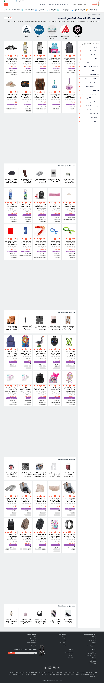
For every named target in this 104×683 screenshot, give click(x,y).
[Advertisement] (39, 138)
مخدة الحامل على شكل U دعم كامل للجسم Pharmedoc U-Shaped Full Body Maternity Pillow (25, 500)
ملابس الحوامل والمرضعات (11, 398)
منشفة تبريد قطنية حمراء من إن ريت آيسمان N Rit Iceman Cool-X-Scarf (40, 242)
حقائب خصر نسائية (13, 68)
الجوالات (94, 637)
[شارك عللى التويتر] (54, 667)
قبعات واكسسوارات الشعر (11, 104)
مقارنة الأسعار (92, 661)
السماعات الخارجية (31, 642)
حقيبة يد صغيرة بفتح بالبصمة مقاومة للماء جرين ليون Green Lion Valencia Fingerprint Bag (40, 536)
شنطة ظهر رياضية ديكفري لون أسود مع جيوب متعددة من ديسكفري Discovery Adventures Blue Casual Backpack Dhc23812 (40, 206)
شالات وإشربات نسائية (27, 215)
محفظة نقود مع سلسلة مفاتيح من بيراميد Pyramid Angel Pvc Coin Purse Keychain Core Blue (69, 96)
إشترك (11, 653)
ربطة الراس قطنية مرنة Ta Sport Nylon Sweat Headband (11, 242)
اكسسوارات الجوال (91, 646)
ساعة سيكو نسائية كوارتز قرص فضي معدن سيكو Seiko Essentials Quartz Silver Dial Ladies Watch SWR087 (25, 59)
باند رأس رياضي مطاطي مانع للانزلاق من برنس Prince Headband (55, 206)
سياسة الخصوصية (69, 652)
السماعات (93, 644)
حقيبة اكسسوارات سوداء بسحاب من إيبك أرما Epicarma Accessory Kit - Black (25, 96)
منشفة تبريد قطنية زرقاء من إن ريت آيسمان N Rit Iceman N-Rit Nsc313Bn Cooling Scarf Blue (54, 242)
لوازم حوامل (29, 398)
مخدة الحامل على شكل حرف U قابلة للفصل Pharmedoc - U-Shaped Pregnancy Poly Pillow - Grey (11, 500)
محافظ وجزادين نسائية (71, 104)
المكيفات (64, 637)
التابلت (94, 638)
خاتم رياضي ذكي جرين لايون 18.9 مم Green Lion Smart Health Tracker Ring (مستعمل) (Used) (69, 536)
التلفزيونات (33, 637)
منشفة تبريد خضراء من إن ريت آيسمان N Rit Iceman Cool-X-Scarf (25, 206)
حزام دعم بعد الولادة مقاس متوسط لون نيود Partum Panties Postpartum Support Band (40, 500)
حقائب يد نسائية (43, 545)
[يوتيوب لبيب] (49, 667)
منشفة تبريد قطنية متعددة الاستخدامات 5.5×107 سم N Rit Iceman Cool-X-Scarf (11, 206)
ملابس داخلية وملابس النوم (55, 509)
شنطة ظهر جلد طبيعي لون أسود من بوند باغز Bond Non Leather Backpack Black (40, 389)
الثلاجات (64, 638)
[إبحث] (6, 4)
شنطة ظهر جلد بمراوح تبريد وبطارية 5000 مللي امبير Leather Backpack (69, 59)
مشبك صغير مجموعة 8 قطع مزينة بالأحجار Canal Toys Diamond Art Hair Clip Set (54, 536)
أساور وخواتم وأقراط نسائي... (69, 398)
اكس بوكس (33, 646)
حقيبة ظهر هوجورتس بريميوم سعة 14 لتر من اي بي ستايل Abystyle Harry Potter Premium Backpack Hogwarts (40, 96)
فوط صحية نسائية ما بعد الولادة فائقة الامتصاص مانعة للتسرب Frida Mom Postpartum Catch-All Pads (11, 389)
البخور (64, 646)
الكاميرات (33, 640)
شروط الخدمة (70, 654)
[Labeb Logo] (96, 4)
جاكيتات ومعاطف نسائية (70, 362)
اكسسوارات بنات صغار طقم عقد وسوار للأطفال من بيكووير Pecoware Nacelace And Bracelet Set (69, 389)
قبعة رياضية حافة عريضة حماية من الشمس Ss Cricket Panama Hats (12, 96)
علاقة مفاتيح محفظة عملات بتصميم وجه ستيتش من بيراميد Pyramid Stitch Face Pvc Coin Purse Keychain (54, 96)
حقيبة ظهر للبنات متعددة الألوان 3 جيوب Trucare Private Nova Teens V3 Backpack (25, 353)
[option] (68, 176)
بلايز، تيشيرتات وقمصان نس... (40, 362)
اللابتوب (94, 642)
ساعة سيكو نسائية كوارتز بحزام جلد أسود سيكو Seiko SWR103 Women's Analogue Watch (40, 59)
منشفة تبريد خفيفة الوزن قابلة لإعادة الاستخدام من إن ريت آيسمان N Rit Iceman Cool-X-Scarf (69, 242)
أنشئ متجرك (93, 657)
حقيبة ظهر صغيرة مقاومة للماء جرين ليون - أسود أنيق (11, 536)
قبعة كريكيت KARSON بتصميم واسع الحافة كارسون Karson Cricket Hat (69, 206)
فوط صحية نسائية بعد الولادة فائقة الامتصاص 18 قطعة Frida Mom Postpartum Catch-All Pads (25, 389)
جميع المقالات (92, 663)
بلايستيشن (33, 644)
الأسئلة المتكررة (92, 654)
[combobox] (38, 4)
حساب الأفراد (93, 659)
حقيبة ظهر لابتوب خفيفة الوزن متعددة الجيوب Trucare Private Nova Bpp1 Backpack (11, 353)
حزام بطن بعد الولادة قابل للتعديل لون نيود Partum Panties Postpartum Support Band (54, 500)
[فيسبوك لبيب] (58, 667)
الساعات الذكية (92, 640)
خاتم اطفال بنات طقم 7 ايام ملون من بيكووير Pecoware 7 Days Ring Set (54, 389)
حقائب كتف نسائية (27, 104)
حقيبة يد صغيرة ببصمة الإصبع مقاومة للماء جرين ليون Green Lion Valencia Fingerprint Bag (25, 536)
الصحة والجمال (62, 642)
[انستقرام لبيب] (45, 667)
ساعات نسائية (43, 68)
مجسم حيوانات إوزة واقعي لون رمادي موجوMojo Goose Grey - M (41, 353)
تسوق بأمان (70, 657)
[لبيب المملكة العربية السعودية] (99, 15)
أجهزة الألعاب (32, 638)
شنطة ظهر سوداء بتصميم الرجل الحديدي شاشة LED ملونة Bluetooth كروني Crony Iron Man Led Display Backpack (54, 353)
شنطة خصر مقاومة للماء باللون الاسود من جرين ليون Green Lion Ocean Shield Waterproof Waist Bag (11, 59)
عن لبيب (94, 652)
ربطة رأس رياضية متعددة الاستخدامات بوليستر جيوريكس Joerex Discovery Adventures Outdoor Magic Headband (25, 242)
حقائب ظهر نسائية (71, 68)
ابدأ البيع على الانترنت (90, 656)
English (7, 1)
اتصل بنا (71, 656)
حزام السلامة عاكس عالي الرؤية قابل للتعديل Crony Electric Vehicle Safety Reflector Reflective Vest (70, 353)
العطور (64, 644)
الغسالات (64, 640)
